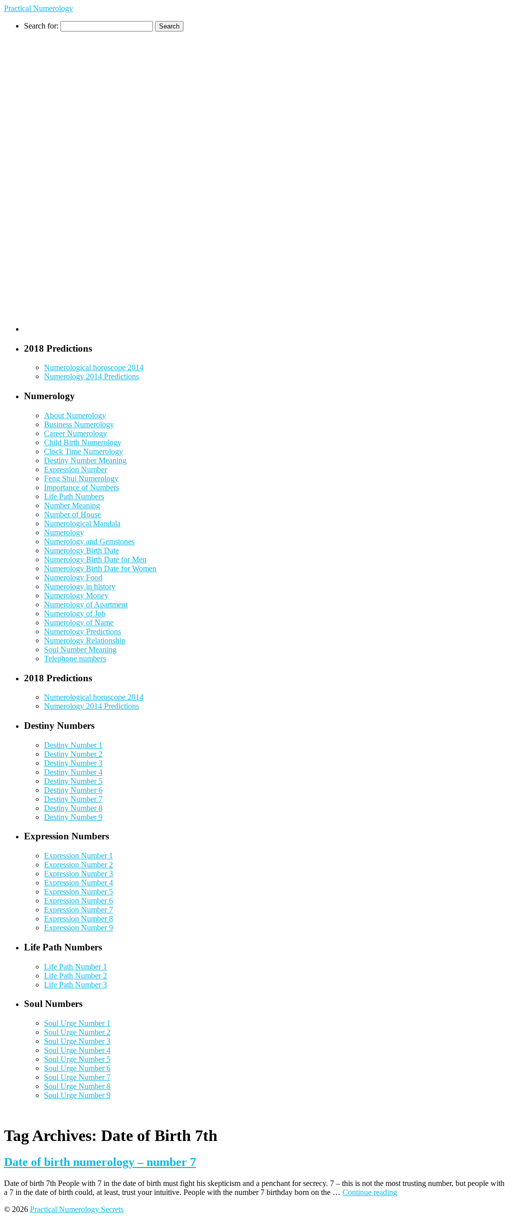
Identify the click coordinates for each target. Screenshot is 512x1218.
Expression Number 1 (78, 855)
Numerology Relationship (85, 640)
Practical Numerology (38, 8)
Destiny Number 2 (73, 754)
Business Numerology (79, 424)
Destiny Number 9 (73, 817)
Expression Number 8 (78, 918)
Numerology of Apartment (86, 604)
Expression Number (75, 469)
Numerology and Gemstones (89, 541)
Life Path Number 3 (75, 984)
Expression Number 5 (78, 891)
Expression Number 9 (78, 927)
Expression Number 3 (78, 873)
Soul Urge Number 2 (77, 1032)
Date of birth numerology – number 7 (100, 1161)
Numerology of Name (79, 622)
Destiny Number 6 (73, 790)
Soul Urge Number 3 (77, 1041)
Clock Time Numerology (83, 451)
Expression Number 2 (78, 864)
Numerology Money (76, 595)
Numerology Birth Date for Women (100, 568)
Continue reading (369, 1192)
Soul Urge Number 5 (77, 1059)
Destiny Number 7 (73, 799)
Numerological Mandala (82, 523)
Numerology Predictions (82, 631)
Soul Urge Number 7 (77, 1077)
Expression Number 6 (78, 900)
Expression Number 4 (78, 882)
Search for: (41, 26)
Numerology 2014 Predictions (91, 376)
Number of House (72, 514)
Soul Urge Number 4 (77, 1050)
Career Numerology (75, 433)
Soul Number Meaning (80, 649)
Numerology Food (73, 577)
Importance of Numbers (81, 487)
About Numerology (75, 415)
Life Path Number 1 (75, 966)
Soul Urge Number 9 (77, 1095)
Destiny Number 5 (73, 781)
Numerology (64, 532)
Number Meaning (72, 505)
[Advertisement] (64, 182)
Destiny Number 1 (73, 745)
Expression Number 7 (78, 909)
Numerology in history (80, 586)
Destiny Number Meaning (85, 460)
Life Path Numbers (74, 496)
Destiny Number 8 (73, 808)
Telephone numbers (75, 658)
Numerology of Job (75, 613)
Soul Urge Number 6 (77, 1068)
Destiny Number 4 (73, 772)
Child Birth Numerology (83, 442)
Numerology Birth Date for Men (95, 559)
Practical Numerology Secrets (77, 1209)
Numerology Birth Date (81, 550)
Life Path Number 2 (75, 975)
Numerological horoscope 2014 (94, 367)
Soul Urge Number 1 (77, 1023)
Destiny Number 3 (73, 763)
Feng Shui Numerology (81, 478)
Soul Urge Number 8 (77, 1086)
